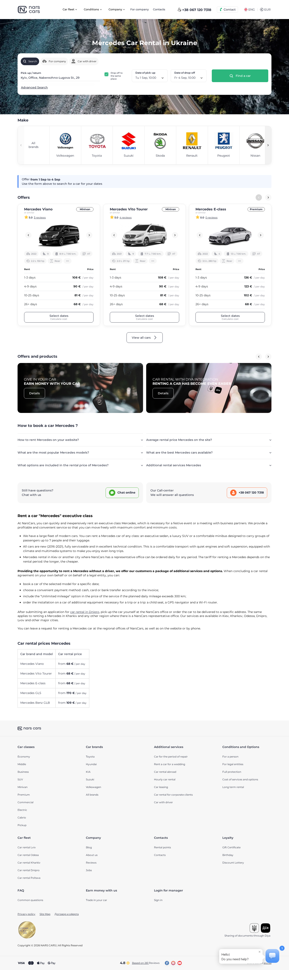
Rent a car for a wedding (169, 764)
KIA (88, 771)
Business (23, 771)
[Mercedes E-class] (230, 235)
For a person (230, 756)
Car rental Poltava (29, 877)
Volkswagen (65, 155)
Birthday (227, 855)
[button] (268, 145)
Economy (24, 756)
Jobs (89, 870)
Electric (22, 809)
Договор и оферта (67, 914)
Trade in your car (96, 900)
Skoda (160, 155)
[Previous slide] (28, 235)
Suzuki (128, 155)
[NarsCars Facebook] (167, 963)
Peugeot (223, 155)
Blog (89, 847)
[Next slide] (268, 197)
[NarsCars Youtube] (180, 963)
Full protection (231, 771)
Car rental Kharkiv (29, 862)
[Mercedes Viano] (59, 235)
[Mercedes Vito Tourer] (144, 235)
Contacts (159, 9)
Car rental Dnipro (29, 870)
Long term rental (233, 787)
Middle (22, 764)
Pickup (22, 825)
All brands (92, 794)
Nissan (255, 155)
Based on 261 (146, 962)
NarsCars (23, 108)
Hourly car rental (164, 779)
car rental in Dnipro (84, 612)
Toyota (97, 155)
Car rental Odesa (28, 855)
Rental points (162, 847)
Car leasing (161, 787)
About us (92, 855)
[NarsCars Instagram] (173, 963)
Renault (192, 155)
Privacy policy (26, 914)
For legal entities (232, 764)
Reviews (91, 862)
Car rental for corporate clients (173, 794)
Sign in (158, 900)
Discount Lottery (233, 862)
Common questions (30, 900)
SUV (20, 779)
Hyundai (91, 764)
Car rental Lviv (27, 847)
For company (139, 9)
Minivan (85, 209)
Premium (256, 209)
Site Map (45, 914)
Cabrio (22, 817)
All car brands (43, 108)
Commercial (25, 802)
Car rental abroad (165, 771)
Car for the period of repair (171, 756)
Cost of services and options (240, 779)
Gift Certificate (231, 847)
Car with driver (163, 802)
